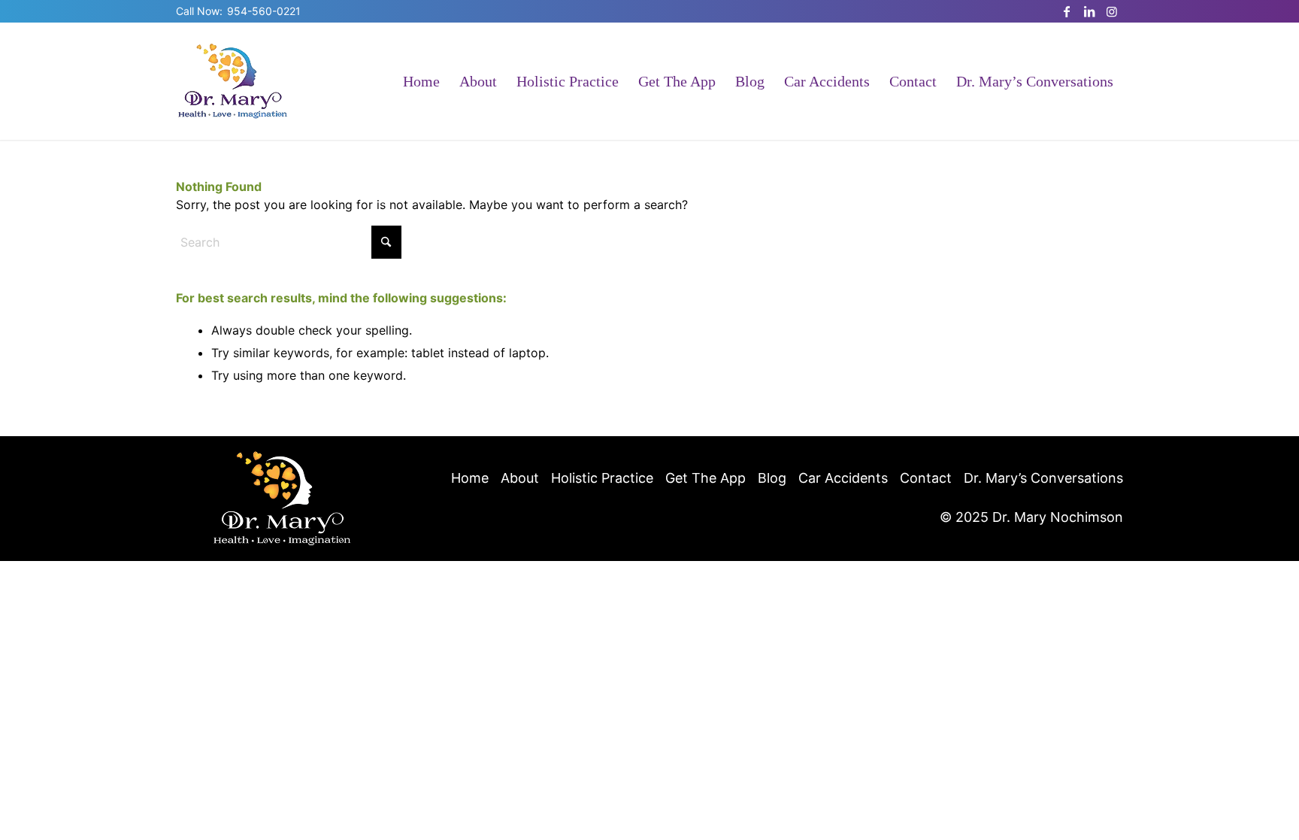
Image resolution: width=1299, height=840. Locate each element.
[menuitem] (421, 81)
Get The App (705, 478)
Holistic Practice (602, 478)
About (520, 478)
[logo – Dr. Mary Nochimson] (232, 81)
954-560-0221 (264, 11)
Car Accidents (843, 478)
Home (470, 478)
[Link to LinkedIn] (1089, 11)
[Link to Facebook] (1066, 11)
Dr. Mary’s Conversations (1043, 478)
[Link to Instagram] (1112, 11)
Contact (926, 478)
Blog (772, 478)
